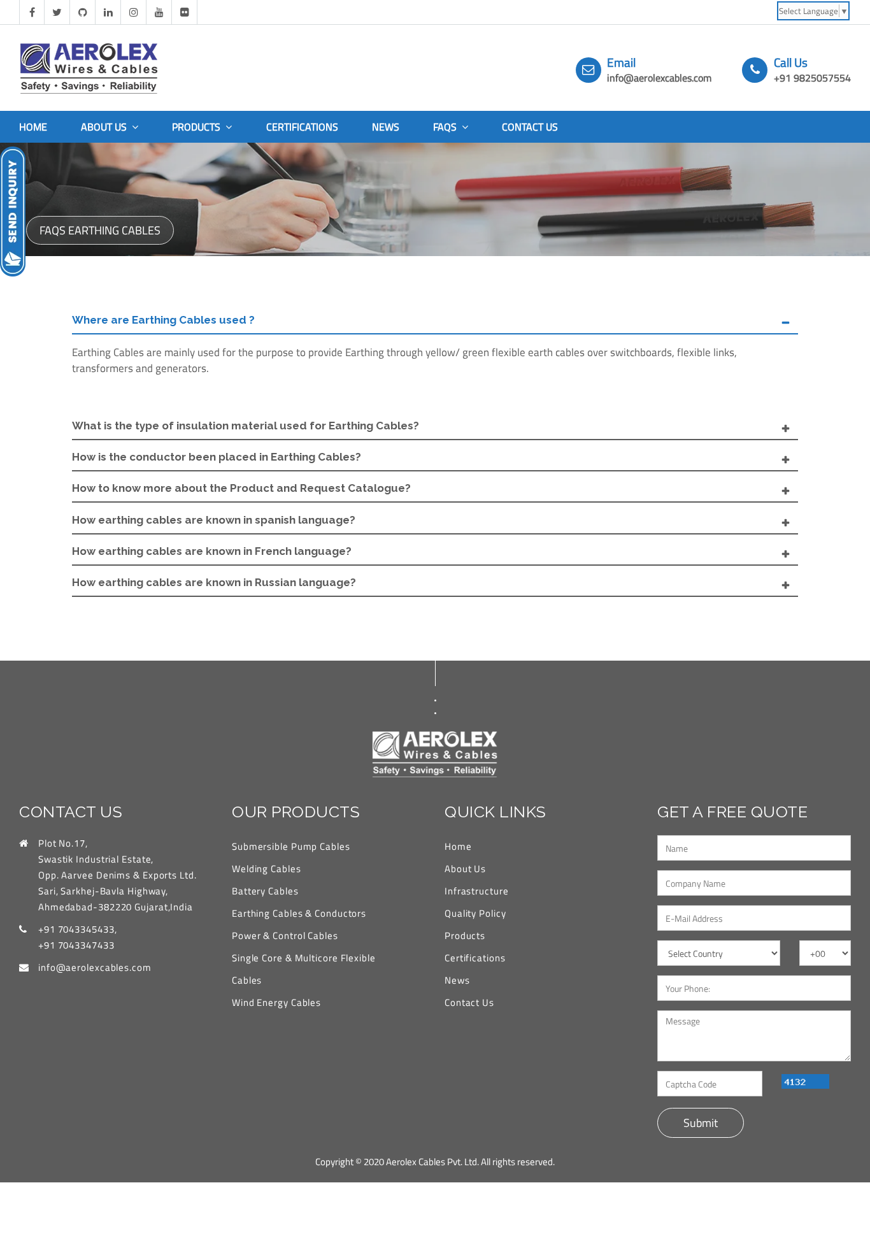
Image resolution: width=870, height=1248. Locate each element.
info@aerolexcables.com (659, 77)
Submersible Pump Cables (291, 846)
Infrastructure (477, 891)
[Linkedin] (108, 12)
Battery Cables (265, 891)
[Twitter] (57, 12)
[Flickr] (184, 12)
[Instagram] (133, 12)
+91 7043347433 (76, 945)
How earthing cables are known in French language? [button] (212, 551)
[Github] (83, 12)
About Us (105, 126)
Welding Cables (266, 868)
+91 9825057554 (812, 77)
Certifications (302, 126)
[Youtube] (159, 12)
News (385, 126)
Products (197, 126)
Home (33, 126)
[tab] (435, 320)
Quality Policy (475, 913)
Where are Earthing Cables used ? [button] (163, 319)
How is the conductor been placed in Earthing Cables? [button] (216, 456)
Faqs (446, 126)
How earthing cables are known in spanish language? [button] (213, 519)
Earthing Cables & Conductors (299, 913)
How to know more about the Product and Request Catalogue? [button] (241, 488)
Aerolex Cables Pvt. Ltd (431, 1161)
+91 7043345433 (76, 929)
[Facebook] (32, 12)
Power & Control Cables (285, 935)
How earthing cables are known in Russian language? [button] (214, 582)
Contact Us (530, 126)
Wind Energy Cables (276, 1002)
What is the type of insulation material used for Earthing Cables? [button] (245, 425)
